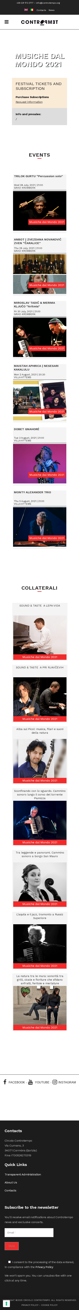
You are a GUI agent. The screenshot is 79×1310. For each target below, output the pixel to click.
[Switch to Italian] (31, 10)
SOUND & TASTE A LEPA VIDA (39, 605)
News (51, 10)
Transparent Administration (23, 1174)
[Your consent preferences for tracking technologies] (6, 1303)
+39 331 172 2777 (25, 3)
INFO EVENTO (40, 212)
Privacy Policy (44, 1267)
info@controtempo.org (48, 3)
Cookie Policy (49, 1305)
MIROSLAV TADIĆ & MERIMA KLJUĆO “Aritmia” (34, 304)
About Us (11, 1182)
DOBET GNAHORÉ (26, 429)
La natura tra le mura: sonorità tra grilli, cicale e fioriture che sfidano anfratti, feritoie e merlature (39, 979)
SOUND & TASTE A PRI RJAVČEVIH (40, 667)
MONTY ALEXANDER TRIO (32, 492)
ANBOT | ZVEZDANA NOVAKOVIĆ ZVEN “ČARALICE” (37, 241)
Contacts (41, 10)
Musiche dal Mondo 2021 (46, 222)
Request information (29, 102)
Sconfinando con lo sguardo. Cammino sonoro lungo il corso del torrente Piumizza (40, 794)
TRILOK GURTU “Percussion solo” (38, 176)
